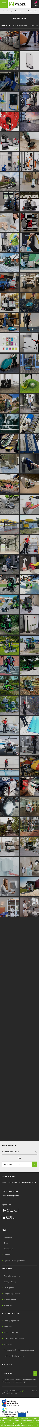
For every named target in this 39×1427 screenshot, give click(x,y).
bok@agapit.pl (13, 1196)
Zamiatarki (8, 1327)
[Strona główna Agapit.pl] (18, 4)
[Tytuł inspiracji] (9, 40)
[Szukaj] (35, 1152)
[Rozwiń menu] (4, 4)
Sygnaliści (8, 1305)
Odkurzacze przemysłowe (14, 1338)
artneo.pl (34, 1391)
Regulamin (8, 1237)
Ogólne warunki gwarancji (14, 1261)
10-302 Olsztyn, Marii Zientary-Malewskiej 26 (19, 1182)
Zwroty (6, 1243)
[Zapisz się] (35, 1373)
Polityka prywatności (12, 1294)
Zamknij (35, 1425)
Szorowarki (8, 1344)
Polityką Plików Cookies (23, 1421)
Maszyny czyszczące (11, 1321)
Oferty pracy (9, 1288)
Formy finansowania (12, 1276)
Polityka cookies (10, 1299)
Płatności (7, 1255)
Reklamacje (8, 1249)
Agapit (21, 1391)
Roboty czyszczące (11, 1332)
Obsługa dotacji (10, 1282)
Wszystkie (5, 25)
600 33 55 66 (13, 1191)
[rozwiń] (34, 1164)
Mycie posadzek (20, 25)
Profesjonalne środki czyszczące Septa (19, 1350)
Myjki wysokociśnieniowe (14, 1356)
